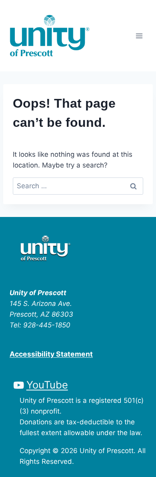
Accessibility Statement (51, 354)
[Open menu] (139, 36)
